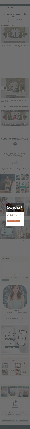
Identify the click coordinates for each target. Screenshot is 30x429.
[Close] (23, 204)
